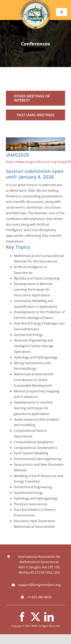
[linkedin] (49, 616)
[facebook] (22, 616)
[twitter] (35, 616)
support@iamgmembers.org (39, 585)
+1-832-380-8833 (39, 597)
